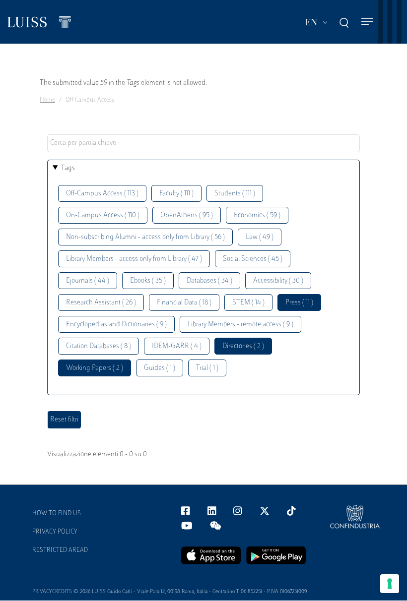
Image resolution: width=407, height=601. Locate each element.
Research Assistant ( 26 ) (101, 302)
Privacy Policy (54, 532)
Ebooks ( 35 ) (148, 281)
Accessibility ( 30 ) (278, 281)
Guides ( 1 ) (159, 368)
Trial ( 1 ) (207, 368)
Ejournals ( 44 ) (87, 281)
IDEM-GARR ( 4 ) (177, 346)
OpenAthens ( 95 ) (186, 215)
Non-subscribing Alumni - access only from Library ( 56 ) (145, 237)
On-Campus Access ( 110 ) (102, 215)
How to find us (56, 514)
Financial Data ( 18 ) (184, 302)
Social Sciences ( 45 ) (252, 259)
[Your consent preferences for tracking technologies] (389, 583)
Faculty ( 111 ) (176, 193)
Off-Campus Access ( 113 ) (102, 193)
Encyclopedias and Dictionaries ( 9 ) (116, 324)
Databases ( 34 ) (209, 281)
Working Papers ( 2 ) (94, 368)
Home (47, 100)
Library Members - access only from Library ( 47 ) (134, 259)
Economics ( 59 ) (257, 215)
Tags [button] (68, 168)
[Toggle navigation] (367, 22)
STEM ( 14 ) (248, 302)
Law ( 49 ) (259, 237)
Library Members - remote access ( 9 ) (240, 324)
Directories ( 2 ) (243, 346)
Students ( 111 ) (234, 193)
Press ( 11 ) (299, 302)
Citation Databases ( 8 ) (98, 346)
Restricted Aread (60, 550)
